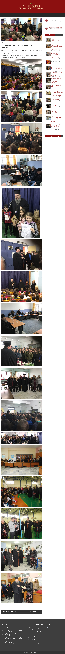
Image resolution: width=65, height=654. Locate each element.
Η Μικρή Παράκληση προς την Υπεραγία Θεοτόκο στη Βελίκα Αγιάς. (56, 74)
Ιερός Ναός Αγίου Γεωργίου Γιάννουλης (10, 634)
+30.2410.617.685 (35, 636)
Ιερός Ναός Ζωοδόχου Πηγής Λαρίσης (10, 633)
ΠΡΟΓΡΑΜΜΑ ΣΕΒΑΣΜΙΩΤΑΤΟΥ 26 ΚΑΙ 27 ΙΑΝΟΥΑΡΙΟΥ (10, 612)
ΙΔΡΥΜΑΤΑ (29, 15)
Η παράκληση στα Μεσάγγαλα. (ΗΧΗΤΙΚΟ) (56, 98)
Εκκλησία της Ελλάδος (6, 629)
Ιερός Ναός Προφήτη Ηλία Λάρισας (9, 639)
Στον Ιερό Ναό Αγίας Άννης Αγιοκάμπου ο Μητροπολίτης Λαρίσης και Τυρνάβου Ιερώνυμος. (56, 126)
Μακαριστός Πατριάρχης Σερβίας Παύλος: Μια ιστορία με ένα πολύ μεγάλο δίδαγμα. (57, 80)
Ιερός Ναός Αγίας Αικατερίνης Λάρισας (10, 641)
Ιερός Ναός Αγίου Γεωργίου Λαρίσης (9, 635)
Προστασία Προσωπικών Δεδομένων (35, 643)
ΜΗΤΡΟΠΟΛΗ (10, 15)
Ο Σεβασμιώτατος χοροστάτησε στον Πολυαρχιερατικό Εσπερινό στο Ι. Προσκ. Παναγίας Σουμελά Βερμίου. (57, 54)
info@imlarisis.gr (34, 639)
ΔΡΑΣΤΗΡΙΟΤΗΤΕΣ (38, 15)
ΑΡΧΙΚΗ (3, 15)
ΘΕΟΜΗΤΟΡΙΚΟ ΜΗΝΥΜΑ (56, 59)
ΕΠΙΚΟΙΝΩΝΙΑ (55, 15)
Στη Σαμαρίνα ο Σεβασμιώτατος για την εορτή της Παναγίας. (56, 39)
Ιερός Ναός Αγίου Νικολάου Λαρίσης (9, 631)
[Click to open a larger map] (53, 627)
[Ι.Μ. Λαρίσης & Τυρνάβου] (31, 6)
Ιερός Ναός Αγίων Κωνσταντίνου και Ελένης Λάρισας (13, 638)
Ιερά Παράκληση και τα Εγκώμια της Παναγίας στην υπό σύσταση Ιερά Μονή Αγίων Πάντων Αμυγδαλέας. (57, 93)
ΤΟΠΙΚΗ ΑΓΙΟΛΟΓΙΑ (20, 15)
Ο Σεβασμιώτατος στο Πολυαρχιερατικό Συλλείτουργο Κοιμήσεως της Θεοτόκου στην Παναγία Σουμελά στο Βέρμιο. (57, 47)
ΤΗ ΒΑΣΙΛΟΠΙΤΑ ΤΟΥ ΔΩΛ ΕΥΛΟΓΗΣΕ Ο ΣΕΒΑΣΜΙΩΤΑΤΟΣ (33, 612)
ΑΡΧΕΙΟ (47, 15)
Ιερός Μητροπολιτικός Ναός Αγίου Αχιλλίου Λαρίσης (13, 630)
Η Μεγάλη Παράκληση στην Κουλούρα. (56, 86)
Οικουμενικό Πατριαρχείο (7, 627)
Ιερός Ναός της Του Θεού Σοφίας (9, 642)
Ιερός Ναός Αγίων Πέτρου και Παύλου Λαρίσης (11, 637)
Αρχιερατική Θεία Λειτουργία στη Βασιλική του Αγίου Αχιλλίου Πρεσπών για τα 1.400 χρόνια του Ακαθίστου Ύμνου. (57, 119)
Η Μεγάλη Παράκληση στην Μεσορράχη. (56, 104)
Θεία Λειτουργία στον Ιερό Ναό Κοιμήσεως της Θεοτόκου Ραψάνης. (56, 111)
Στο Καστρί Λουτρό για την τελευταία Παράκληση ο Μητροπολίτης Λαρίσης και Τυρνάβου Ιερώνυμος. (56, 67)
